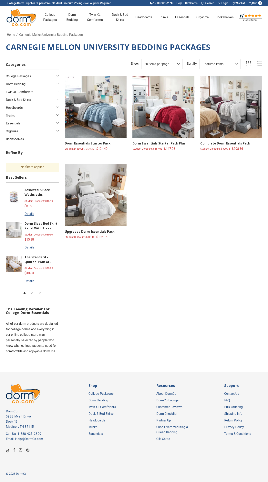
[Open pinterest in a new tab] (28, 450)
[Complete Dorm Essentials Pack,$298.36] (231, 107)
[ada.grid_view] (248, 64)
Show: (135, 63)
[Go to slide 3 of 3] (40, 293)
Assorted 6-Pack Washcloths (37, 192)
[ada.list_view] (259, 64)
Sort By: (192, 63)
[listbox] (220, 64)
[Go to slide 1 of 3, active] (25, 293)
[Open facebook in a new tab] (14, 450)
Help (179, 3)
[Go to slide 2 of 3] (32, 293)
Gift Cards (191, 3)
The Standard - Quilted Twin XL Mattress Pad (37, 260)
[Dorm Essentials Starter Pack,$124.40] (96, 107)
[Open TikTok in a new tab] (8, 450)
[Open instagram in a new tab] (21, 450)
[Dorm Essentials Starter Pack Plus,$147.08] (163, 107)
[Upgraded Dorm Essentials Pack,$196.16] (96, 195)
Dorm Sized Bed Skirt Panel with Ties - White (41, 226)
